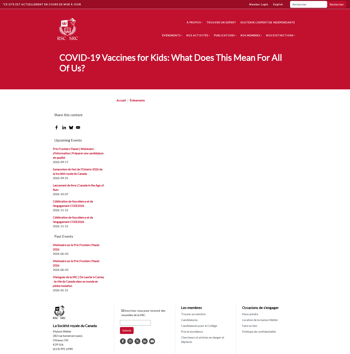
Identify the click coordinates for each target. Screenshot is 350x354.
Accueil (121, 100)
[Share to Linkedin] (64, 127)
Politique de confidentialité (259, 331)
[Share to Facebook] (56, 127)
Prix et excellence (192, 331)
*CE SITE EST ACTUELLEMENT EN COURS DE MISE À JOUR (42, 4)
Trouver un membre (193, 314)
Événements (137, 100)
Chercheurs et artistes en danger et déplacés (202, 339)
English (278, 4)
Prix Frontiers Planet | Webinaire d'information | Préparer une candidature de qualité (78, 153)
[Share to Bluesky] (71, 127)
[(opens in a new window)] (123, 341)
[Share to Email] (78, 127)
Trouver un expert (221, 22)
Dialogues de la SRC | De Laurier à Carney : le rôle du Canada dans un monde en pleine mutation (78, 281)
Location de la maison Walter (260, 320)
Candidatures (189, 320)
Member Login (258, 4)
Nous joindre (250, 314)
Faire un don (249, 325)
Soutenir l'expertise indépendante (267, 22)
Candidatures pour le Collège (199, 325)
